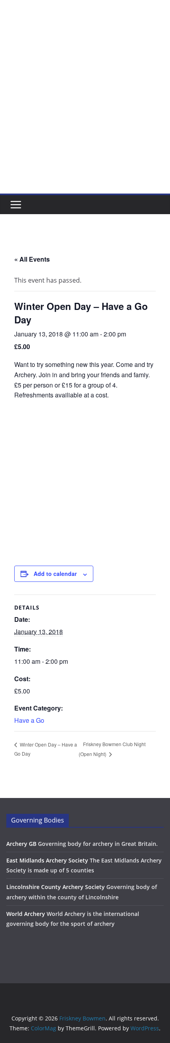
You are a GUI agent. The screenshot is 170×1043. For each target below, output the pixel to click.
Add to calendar (55, 574)
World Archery (25, 914)
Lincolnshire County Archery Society (55, 887)
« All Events (32, 259)
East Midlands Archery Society (47, 860)
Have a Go (29, 720)
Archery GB (21, 843)
